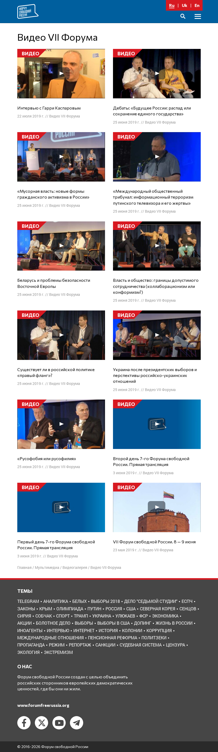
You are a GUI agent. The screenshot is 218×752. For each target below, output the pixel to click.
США (131, 608)
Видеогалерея (74, 567)
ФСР (143, 616)
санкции (105, 645)
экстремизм (58, 652)
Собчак (43, 616)
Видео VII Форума (64, 116)
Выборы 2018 (105, 601)
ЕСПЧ (187, 601)
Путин (94, 608)
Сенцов (187, 608)
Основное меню (198, 22)
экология (28, 652)
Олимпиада (69, 608)
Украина (101, 616)
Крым (45, 608)
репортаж (80, 645)
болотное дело (53, 623)
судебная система (141, 645)
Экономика (165, 616)
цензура (175, 645)
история (108, 630)
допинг (142, 623)
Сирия (24, 616)
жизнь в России (174, 623)
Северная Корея (157, 608)
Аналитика (55, 601)
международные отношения (50, 637)
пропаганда (31, 645)
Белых (79, 601)
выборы (84, 623)
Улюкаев (125, 616)
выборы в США (113, 623)
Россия (114, 608)
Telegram (28, 601)
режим (57, 645)
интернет (83, 630)
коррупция (159, 630)
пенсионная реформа (112, 637)
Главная (24, 567)
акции (24, 623)
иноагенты (30, 630)
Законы (26, 608)
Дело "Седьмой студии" (150, 601)
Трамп (81, 616)
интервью (58, 630)
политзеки (153, 637)
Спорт (63, 616)
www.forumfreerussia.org (43, 705)
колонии (132, 630)
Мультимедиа (47, 567)
